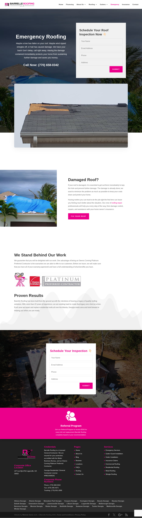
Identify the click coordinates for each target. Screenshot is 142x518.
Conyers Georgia (70, 501)
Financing (70, 4)
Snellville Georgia (66, 506)
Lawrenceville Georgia (55, 503)
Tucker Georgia (98, 506)
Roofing (92, 4)
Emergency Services (113, 450)
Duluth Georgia (20, 503)
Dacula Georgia (103, 501)
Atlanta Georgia (35, 501)
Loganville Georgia (88, 503)
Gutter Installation (112, 457)
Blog (77, 457)
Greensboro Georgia (36, 503)
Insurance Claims (112, 460)
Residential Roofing (112, 467)
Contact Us (79, 474)
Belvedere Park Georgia (52, 501)
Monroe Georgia (36, 506)
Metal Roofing (110, 471)
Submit (116, 69)
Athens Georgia (20, 501)
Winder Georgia (20, 509)
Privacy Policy (80, 515)
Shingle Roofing (111, 474)
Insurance (126, 4)
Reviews (79, 460)
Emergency (115, 4)
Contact (135, 4)
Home (61, 4)
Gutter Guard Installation (114, 454)
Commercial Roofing (113, 464)
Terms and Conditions (65, 515)
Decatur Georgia (118, 501)
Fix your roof (78, 216)
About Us (80, 4)
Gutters (103, 4)
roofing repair (117, 203)
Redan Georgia (51, 506)
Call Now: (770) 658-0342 (41, 65)
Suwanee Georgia (82, 506)
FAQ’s (78, 467)
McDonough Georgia (106, 503)
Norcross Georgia (21, 506)
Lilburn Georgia (73, 503)
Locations (79, 464)
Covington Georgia (87, 501)
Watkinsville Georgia (114, 506)
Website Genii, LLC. (29, 515)
